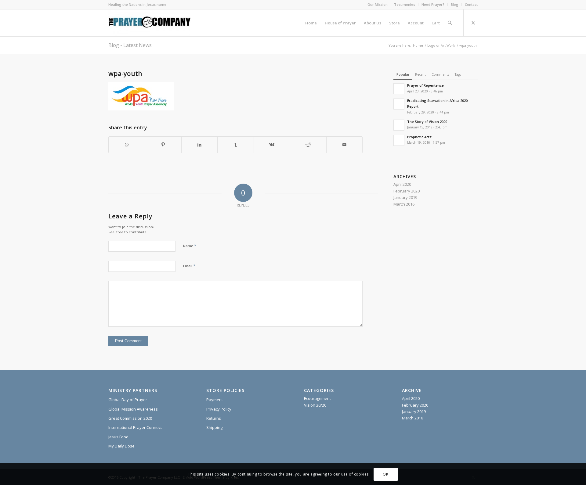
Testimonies (404, 4)
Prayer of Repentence (425, 85)
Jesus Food (118, 437)
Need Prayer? (432, 4)
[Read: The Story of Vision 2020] (398, 125)
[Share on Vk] (272, 145)
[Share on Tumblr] (236, 145)
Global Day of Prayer (127, 399)
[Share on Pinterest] (163, 145)
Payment (214, 399)
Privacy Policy (218, 409)
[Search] (450, 22)
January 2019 (405, 197)
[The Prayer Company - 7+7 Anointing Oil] (149, 22)
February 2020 (406, 191)
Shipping (214, 427)
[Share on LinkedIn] (200, 145)
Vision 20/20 (315, 405)
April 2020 (402, 184)
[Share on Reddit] (308, 145)
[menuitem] (377, 4)
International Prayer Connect (135, 427)
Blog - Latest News (130, 45)
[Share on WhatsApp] (127, 145)
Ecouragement (317, 398)
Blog (454, 4)
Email (189, 265)
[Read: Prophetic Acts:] (398, 140)
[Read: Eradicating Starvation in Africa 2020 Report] (398, 104)
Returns (213, 418)
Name (189, 245)
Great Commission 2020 (130, 418)
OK (385, 474)
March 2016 (403, 204)
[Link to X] (473, 22)
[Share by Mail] (345, 145)
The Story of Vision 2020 (427, 121)
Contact (471, 4)
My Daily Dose (121, 446)
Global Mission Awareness (133, 409)
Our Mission (377, 4)
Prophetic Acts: (419, 137)
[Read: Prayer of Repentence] (398, 88)
